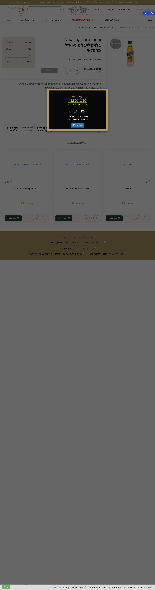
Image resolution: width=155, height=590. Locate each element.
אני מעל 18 (77, 125)
